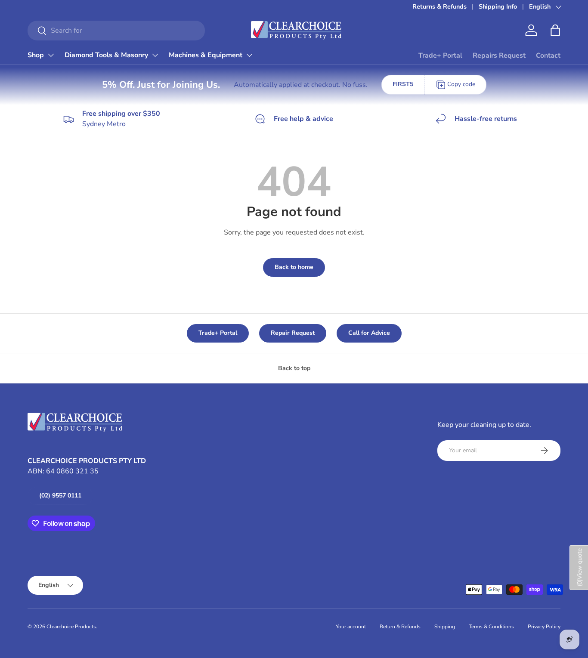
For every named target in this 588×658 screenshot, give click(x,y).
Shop (36, 55)
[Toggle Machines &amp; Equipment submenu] (249, 55)
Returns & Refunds (439, 6)
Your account (351, 626)
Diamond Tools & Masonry (106, 55)
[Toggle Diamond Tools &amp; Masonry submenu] (155, 55)
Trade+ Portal (440, 55)
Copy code (461, 84)
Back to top (294, 368)
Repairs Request (499, 55)
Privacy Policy (544, 626)
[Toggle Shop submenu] (51, 55)
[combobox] (116, 30)
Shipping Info (498, 6)
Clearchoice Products (71, 626)
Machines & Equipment (205, 55)
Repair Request (293, 333)
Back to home (294, 267)
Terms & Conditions (491, 626)
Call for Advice (369, 333)
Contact (548, 55)
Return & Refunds (400, 626)
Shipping (444, 626)
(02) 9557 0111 (60, 495)
